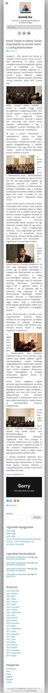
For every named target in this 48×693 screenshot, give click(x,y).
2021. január (11, 604)
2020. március (12, 618)
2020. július (10, 615)
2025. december (12, 591)
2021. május (11, 599)
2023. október (12, 593)
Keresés (9, 513)
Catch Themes (31, 691)
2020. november (13, 607)
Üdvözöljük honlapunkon (16, 557)
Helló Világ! (10, 531)
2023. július (10, 596)
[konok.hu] (25, 7)
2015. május (11, 655)
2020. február (11, 620)
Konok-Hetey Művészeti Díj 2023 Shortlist (23, 539)
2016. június (11, 639)
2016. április (11, 642)
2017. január (11, 631)
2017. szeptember (13, 628)
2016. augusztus (13, 634)
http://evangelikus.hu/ (15, 474)
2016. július (10, 636)
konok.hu (25, 17)
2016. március (12, 645)
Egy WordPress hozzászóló (22, 558)
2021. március (12, 601)
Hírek (8, 671)
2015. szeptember (13, 653)
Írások (8, 674)
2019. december (12, 623)
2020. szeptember (13, 612)
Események (12, 505)
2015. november (13, 650)
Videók (9, 682)
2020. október (12, 609)
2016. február (11, 647)
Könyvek (9, 679)
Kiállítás (9, 677)
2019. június (11, 626)
